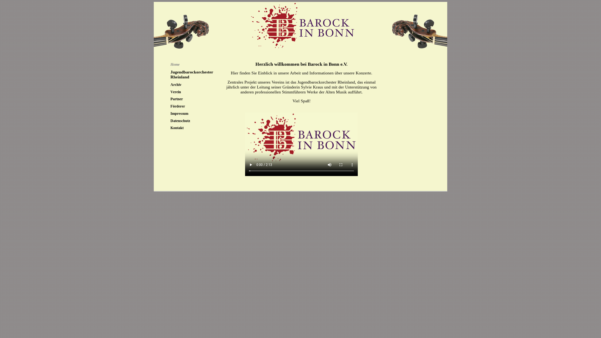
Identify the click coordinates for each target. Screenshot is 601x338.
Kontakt (177, 128)
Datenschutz (180, 121)
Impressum (179, 113)
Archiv (175, 85)
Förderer (177, 106)
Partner (176, 99)
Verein (175, 92)
